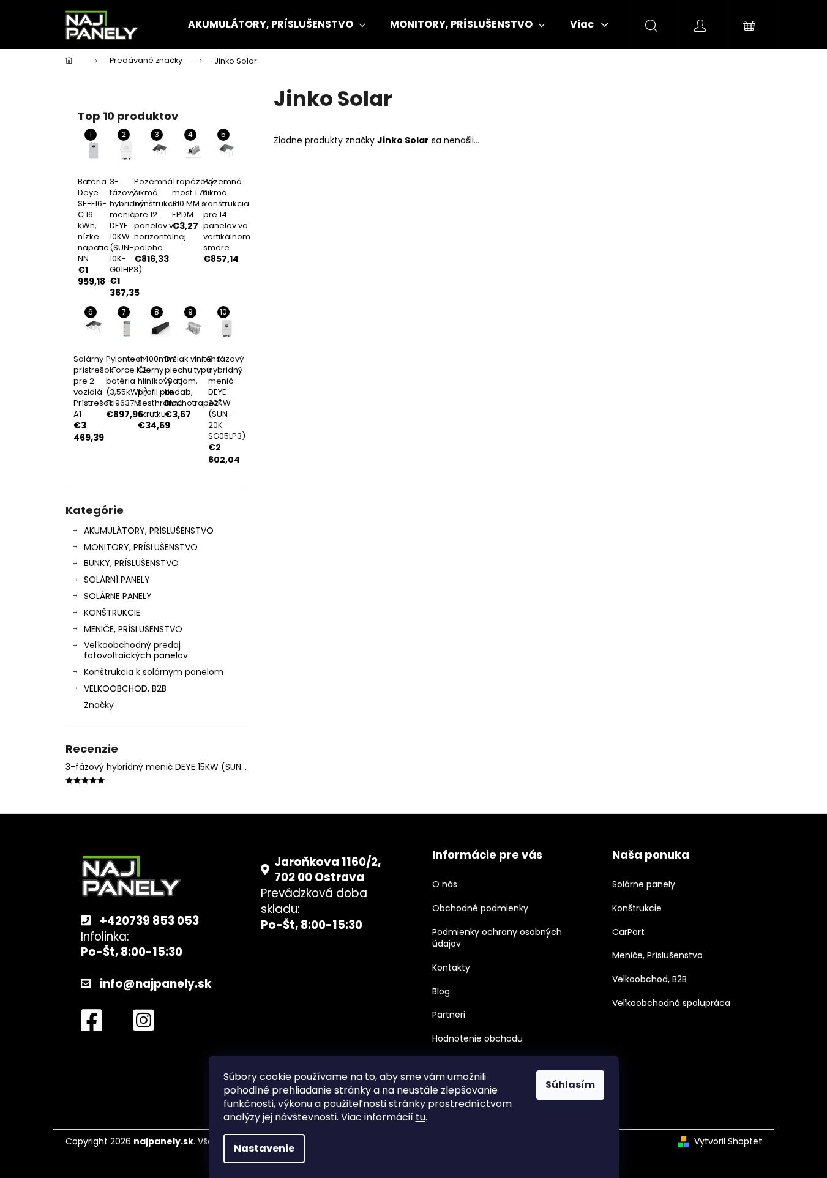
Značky (99, 705)
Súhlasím (570, 1085)
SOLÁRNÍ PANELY (117, 579)
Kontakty (451, 968)
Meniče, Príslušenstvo (657, 955)
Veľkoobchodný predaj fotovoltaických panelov (136, 650)
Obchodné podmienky (480, 908)
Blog (441, 991)
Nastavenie (264, 1148)
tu (420, 1117)
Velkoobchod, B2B (649, 979)
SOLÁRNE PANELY (118, 596)
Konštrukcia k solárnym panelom (153, 672)
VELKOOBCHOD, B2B (125, 688)
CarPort (628, 932)
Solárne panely (643, 884)
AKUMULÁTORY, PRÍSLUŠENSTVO (149, 530)
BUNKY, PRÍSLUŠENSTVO (131, 563)
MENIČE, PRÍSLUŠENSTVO (133, 629)
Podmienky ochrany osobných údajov (497, 938)
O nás (444, 884)
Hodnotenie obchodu (477, 1039)
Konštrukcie (637, 908)
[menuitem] (277, 24)
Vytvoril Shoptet (728, 1141)
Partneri (448, 1015)
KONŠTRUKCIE (112, 612)
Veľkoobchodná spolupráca (671, 1003)
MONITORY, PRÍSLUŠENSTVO (141, 547)
